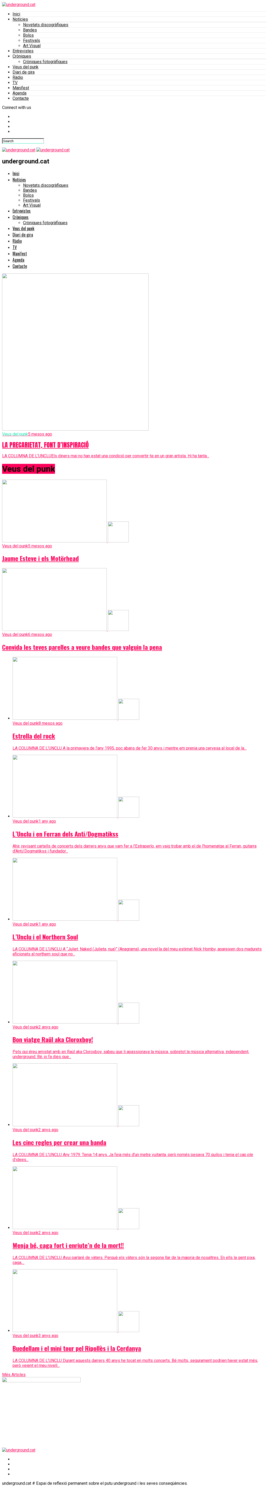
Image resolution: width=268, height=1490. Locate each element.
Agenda (19, 93)
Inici (16, 14)
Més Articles (14, 1374)
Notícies (20, 19)
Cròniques (22, 56)
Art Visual (32, 45)
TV (15, 82)
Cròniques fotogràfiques (45, 61)
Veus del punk (25, 66)
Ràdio (18, 77)
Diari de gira (24, 72)
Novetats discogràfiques (45, 24)
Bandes (30, 30)
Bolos (28, 35)
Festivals (31, 40)
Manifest (21, 87)
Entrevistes (23, 50)
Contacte (21, 98)
